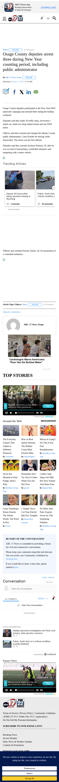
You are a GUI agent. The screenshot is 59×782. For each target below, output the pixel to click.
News (24, 304)
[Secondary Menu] (6, 18)
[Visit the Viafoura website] (50, 654)
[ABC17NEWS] (18, 18)
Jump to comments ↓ (12, 312)
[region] (29, 616)
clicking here (11, 559)
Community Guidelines (45, 713)
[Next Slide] (54, 188)
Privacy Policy (26, 713)
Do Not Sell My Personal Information (20, 720)
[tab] (11, 598)
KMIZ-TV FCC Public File (16, 716)
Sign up (51, 577)
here (16, 567)
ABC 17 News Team (13, 77)
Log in (44, 577)
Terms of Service (10, 713)
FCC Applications (39, 716)
